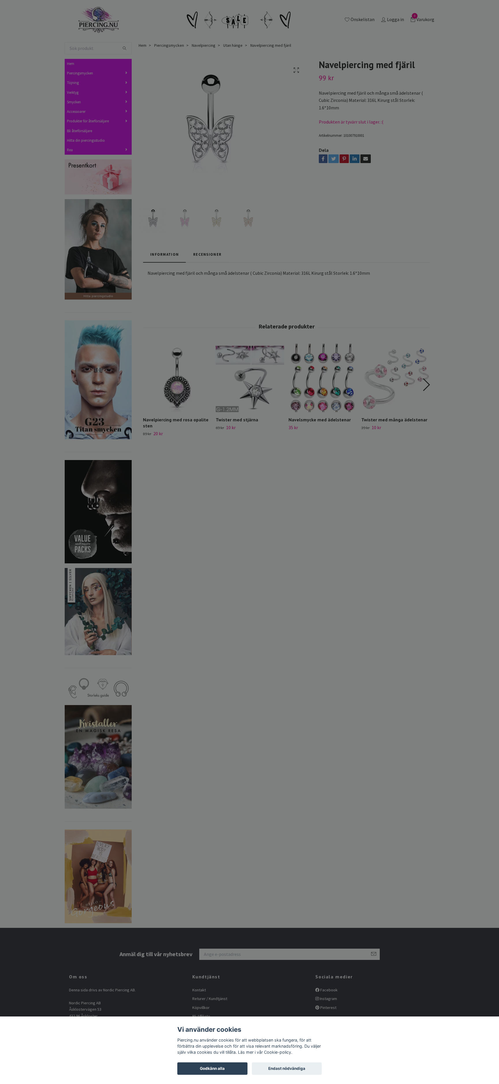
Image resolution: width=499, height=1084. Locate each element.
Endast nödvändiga (286, 1068)
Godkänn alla (212, 1068)
